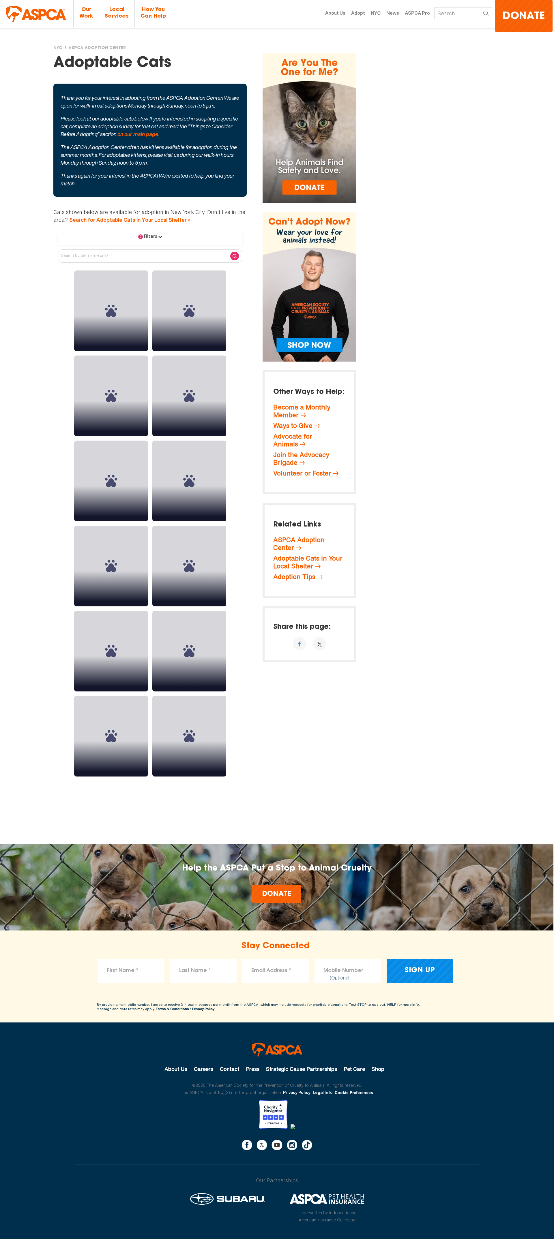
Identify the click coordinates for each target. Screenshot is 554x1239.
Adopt (358, 13)
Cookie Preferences (354, 1092)
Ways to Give (292, 425)
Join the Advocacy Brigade (301, 458)
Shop (378, 1069)
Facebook (247, 1145)
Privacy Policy (203, 1008)
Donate (524, 17)
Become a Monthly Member (301, 411)
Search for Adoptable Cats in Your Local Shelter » (129, 219)
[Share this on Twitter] (319, 643)
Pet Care (354, 1069)
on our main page (137, 134)
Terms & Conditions (172, 1008)
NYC (376, 13)
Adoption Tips (294, 576)
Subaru (227, 1199)
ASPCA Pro (417, 13)
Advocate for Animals (292, 440)
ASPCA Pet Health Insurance (327, 1199)
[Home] (36, 14)
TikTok (307, 1145)
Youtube (277, 1145)
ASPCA (277, 1049)
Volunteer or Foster (302, 473)
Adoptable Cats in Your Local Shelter (307, 562)
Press (252, 1069)
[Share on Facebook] (299, 643)
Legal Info (323, 1092)
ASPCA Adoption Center (97, 48)
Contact (229, 1069)
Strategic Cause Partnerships (301, 1069)
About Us (335, 13)
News (392, 13)
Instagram (292, 1145)
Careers (203, 1069)
